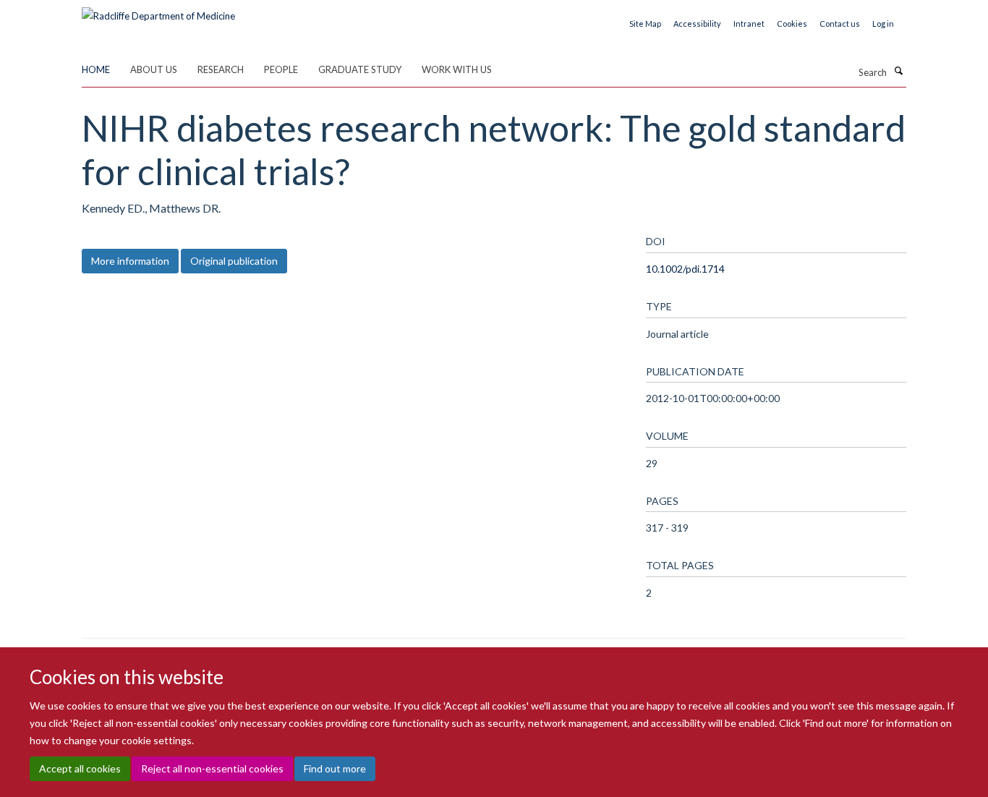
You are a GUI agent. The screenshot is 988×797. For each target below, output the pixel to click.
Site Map (645, 23)
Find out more (335, 768)
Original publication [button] (234, 261)
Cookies (792, 23)
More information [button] (130, 261)
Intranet (749, 23)
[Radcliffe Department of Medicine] (158, 11)
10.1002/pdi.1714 (685, 269)
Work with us (457, 69)
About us (153, 69)
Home (96, 69)
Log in (883, 23)
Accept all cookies (80, 768)
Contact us (839, 23)
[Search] (898, 71)
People (281, 69)
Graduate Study (359, 69)
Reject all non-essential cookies (212, 768)
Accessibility (697, 23)
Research (220, 69)
